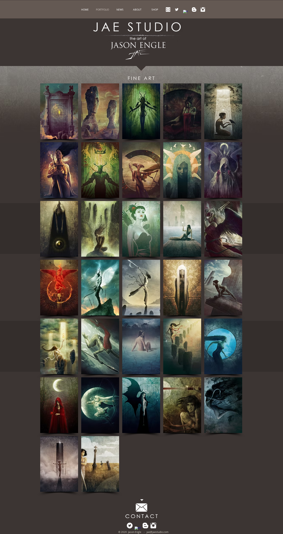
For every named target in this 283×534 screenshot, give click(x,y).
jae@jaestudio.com (157, 532)
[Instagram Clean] (203, 9)
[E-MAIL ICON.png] (168, 9)
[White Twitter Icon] (176, 9)
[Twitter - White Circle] (130, 525)
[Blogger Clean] (194, 9)
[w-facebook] (185, 12)
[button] (59, 111)
